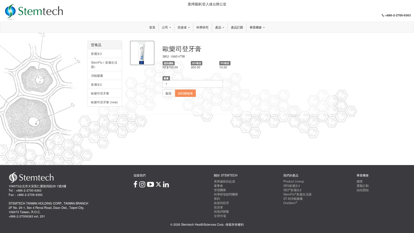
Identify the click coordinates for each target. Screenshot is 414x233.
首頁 (152, 27)
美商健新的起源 (224, 181)
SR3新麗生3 (291, 185)
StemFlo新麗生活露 (297, 194)
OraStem (290, 203)
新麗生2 (96, 84)
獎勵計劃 (363, 185)
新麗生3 (96, 53)
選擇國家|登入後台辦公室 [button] (207, 4)
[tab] (207, 4)
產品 (218, 27)
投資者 (183, 27)
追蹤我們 (139, 175)
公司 (165, 27)
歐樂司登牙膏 (100, 93)
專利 (217, 198)
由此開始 (363, 190)
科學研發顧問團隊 (226, 194)
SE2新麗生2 (292, 190)
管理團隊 (220, 190)
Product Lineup (293, 181)
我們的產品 (290, 175)
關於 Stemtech (225, 175)
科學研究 (202, 27)
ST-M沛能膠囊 (293, 198)
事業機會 (256, 27)
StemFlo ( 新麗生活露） (104, 64)
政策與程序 (221, 203)
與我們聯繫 (221, 211)
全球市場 (220, 216)
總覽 (360, 181)
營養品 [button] (96, 44)
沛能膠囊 (97, 75)
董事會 (218, 185)
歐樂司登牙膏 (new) (104, 102)
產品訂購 (237, 27)
